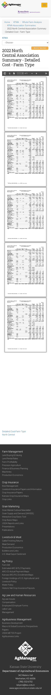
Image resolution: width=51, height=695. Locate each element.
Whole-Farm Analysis (32, 22)
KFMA (16, 22)
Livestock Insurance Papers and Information (22, 489)
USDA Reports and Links (13, 523)
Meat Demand (8, 544)
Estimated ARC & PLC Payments (16, 568)
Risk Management (10, 486)
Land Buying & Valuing (12, 455)
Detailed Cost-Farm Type (14, 431)
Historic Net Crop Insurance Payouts (18, 588)
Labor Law (6, 609)
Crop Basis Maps (10, 520)
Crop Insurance (10, 482)
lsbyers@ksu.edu (25, 685)
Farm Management (12, 451)
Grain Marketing (10, 506)
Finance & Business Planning (15, 468)
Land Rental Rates (10, 458)
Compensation (8, 602)
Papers (5, 630)
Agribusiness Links (10, 636)
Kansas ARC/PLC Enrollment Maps (17, 575)
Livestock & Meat (11, 537)
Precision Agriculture (11, 465)
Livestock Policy (9, 581)
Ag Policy (7, 561)
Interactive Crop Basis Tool (14, 517)
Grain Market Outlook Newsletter (16, 510)
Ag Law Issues (8, 599)
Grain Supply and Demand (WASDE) (18, 513)
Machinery (6, 472)
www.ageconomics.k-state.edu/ (25, 688)
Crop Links (7, 499)
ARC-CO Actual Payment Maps (15, 571)
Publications (7, 530)
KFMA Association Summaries (21, 25)
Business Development (12, 623)
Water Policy (7, 585)
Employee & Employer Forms (15, 605)
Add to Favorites (40, 48)
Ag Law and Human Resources (19, 595)
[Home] (11, 4)
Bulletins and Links (10, 551)
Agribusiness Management (16, 619)
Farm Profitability (9, 462)
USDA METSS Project (11, 633)
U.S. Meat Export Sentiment (14, 554)
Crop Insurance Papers (12, 492)
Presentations (8, 526)
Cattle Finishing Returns (12, 541)
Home (7, 22)
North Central (8, 434)
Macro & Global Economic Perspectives (20, 626)
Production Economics (12, 475)
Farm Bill (6, 565)
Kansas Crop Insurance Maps (15, 496)
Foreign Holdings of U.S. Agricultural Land (20, 578)
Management (8, 612)
